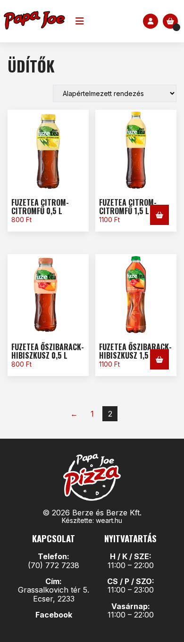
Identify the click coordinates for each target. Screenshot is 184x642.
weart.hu (109, 520)
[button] (159, 215)
